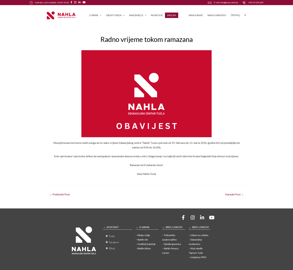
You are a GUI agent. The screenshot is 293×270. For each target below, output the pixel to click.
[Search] (245, 15)
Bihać (112, 248)
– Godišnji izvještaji (145, 244)
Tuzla (112, 236)
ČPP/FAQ (235, 15)
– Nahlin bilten (143, 248)
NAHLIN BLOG (136, 15)
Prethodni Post (59, 194)
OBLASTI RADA (114, 15)
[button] (117, 236)
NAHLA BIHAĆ (196, 15)
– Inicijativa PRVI (198, 257)
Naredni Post (234, 194)
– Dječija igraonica (171, 244)
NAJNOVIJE (157, 15)
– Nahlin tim (142, 239)
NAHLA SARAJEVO (217, 15)
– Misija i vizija (143, 235)
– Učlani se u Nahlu (198, 235)
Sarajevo (114, 242)
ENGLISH (171, 15)
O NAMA (93, 15)
